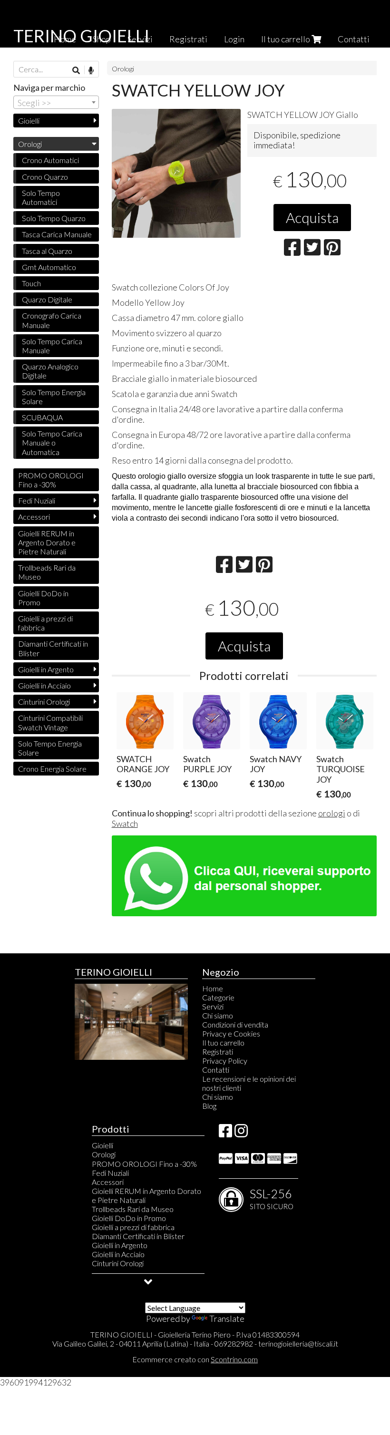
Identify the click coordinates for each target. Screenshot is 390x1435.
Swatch (125, 823)
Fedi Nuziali (36, 500)
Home (212, 988)
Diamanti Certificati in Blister (53, 648)
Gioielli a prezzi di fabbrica (45, 623)
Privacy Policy (224, 1060)
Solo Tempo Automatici (41, 197)
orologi (331, 813)
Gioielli (28, 120)
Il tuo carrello (286, 39)
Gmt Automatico (49, 266)
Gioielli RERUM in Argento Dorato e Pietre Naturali (47, 542)
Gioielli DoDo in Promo (43, 598)
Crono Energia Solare (52, 768)
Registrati (188, 39)
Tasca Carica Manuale (57, 234)
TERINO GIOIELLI (81, 35)
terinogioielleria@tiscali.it (298, 1343)
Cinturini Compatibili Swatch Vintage (50, 722)
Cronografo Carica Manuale (51, 320)
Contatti (354, 39)
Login (234, 39)
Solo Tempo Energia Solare (54, 397)
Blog (209, 1105)
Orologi (123, 69)
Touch (31, 283)
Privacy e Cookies (231, 1033)
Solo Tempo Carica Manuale (52, 346)
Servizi (213, 1006)
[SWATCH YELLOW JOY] (176, 173)
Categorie (218, 997)
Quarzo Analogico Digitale (50, 371)
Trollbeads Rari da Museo (47, 572)
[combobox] (56, 102)
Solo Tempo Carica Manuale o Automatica (52, 442)
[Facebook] (225, 1133)
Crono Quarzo (45, 176)
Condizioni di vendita (235, 1024)
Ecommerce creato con (195, 1359)
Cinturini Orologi (44, 701)
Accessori (34, 516)
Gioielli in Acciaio (44, 685)
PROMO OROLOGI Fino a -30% (51, 480)
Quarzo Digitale (47, 299)
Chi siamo (217, 1015)
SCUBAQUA (42, 417)
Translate (226, 1318)
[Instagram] (241, 1133)
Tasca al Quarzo (47, 250)
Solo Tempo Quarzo (54, 218)
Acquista (312, 217)
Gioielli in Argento (46, 669)
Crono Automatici (50, 160)
